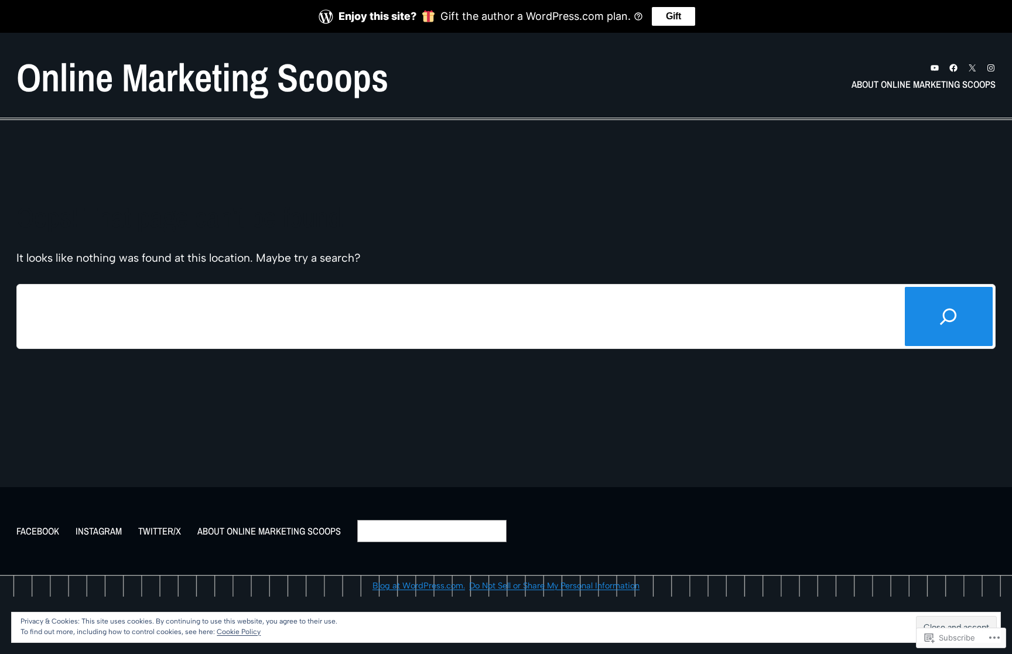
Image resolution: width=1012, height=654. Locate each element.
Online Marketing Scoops (202, 77)
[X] (972, 68)
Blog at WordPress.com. (418, 585)
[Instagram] (991, 68)
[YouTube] (934, 68)
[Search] (949, 316)
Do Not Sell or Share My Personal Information (554, 585)
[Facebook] (953, 68)
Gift (673, 16)
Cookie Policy (239, 632)
